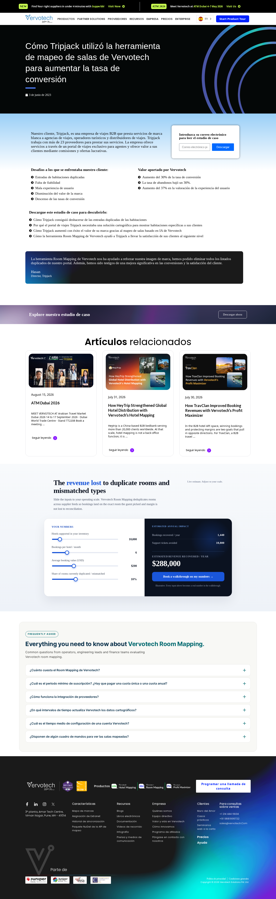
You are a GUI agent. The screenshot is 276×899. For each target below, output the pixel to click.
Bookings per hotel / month (66, 547)
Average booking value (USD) (68, 560)
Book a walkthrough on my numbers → (188, 576)
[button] (159, 6)
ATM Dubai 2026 (45, 403)
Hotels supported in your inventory (70, 533)
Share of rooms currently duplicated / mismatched (78, 573)
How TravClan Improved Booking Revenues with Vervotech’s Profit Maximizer (214, 410)
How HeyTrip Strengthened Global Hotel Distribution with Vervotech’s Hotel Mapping (137, 410)
